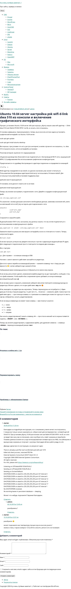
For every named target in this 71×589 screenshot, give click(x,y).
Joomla (9, 20)
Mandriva (10, 52)
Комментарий (5, 553)
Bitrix (9, 25)
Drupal (9, 17)
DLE (8, 30)
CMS (5, 15)
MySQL (6, 95)
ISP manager (11, 92)
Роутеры (10, 79)
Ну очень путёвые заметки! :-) (10, 3)
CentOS (10, 42)
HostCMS (10, 27)
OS (5, 60)
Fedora (9, 55)
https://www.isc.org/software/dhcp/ (30, 462)
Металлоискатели (13, 85)
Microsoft (10, 65)
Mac (8, 62)
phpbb (9, 37)
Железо (6, 67)
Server (9, 50)
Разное (10, 100)
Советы (6, 97)
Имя (2, 557)
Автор (6, 580)
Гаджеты (10, 72)
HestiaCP (10, 90)
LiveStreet (10, 32)
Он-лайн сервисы (10, 102)
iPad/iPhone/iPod (13, 77)
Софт (9, 82)
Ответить (7, 499)
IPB (8, 35)
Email (2, 561)
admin (32, 109)
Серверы (10, 70)
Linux (5, 40)
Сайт (1, 565)
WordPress (11, 22)
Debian (9, 45)
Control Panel (8, 87)
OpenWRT (10, 57)
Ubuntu (10, 47)
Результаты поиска (10, 582)
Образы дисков (12, 75)
